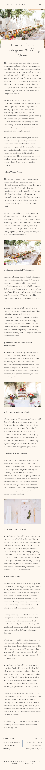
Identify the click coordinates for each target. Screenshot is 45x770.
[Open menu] (40, 4)
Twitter (22, 721)
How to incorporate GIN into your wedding (11, 743)
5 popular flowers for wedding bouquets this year (34, 743)
